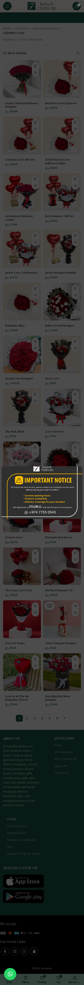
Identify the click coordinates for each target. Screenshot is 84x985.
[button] (10, 974)
